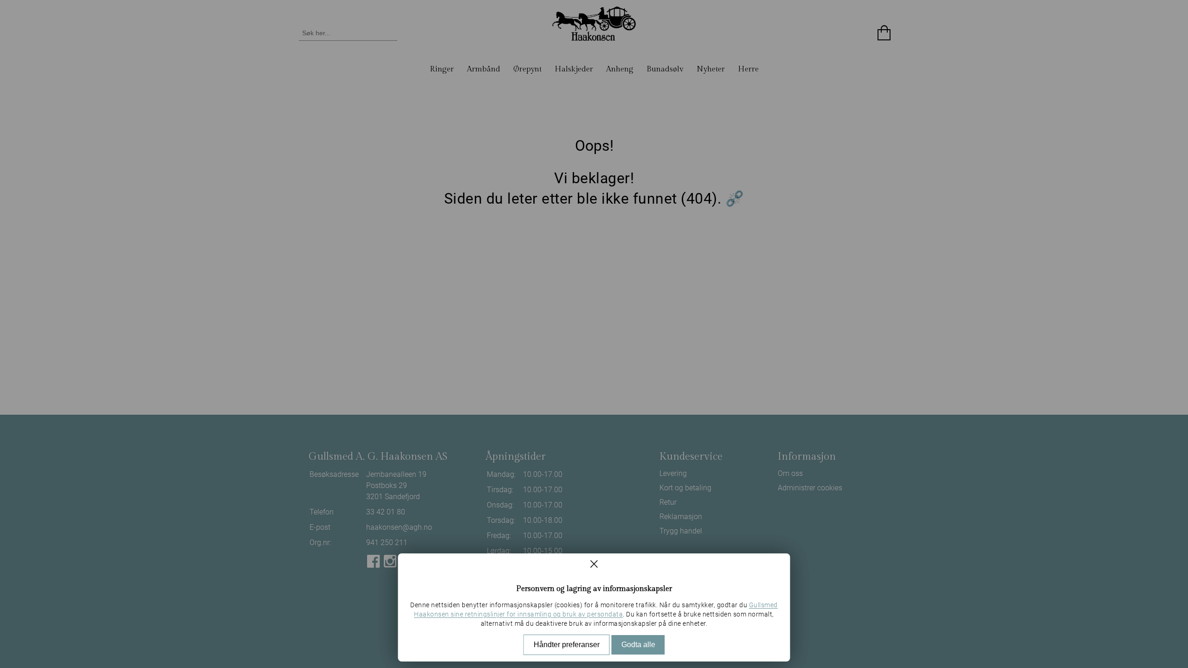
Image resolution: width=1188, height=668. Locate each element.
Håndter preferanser (567, 645)
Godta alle (638, 645)
